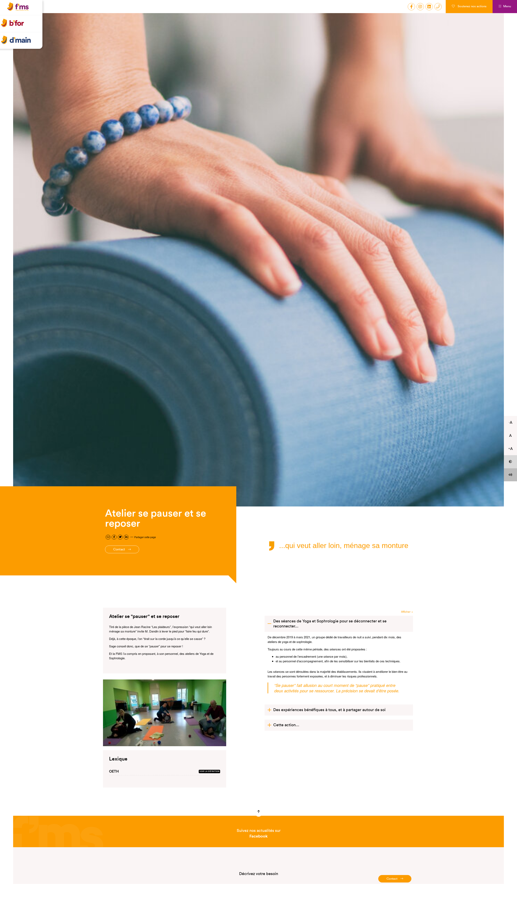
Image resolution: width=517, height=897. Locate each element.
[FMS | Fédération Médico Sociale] (22, 11)
